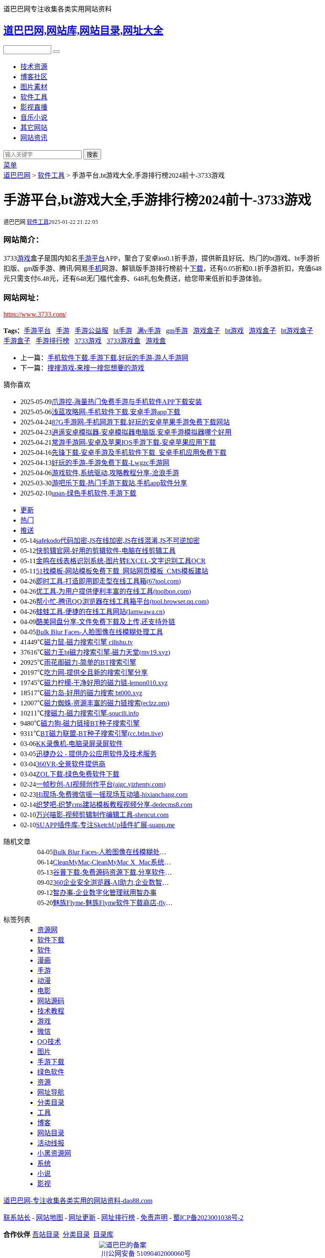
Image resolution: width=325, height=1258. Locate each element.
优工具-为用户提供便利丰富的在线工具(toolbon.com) (113, 591)
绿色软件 (50, 1072)
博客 (44, 1122)
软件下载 (50, 940)
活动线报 (50, 1143)
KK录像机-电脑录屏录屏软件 (79, 743)
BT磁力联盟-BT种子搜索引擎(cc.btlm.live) (101, 733)
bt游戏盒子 (297, 330)
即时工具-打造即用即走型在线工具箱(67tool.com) (108, 581)
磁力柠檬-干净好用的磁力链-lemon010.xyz (106, 682)
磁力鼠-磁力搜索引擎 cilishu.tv (88, 642)
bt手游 (122, 330)
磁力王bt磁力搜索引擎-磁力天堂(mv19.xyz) (107, 652)
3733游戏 (88, 340)
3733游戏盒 (123, 340)
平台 (98, 258)
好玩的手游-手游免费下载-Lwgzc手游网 (110, 462)
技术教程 (50, 1011)
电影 (44, 990)
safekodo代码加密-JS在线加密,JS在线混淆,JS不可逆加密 (118, 540)
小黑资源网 (54, 1153)
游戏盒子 (206, 330)
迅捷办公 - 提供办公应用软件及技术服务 (96, 753)
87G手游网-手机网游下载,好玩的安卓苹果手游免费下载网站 (141, 422)
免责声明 (154, 1217)
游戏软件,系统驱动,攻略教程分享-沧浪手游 (115, 472)
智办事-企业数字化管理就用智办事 (105, 892)
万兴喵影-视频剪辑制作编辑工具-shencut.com (102, 814)
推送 (27, 530)
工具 (44, 1112)
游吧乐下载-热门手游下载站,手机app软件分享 (119, 483)
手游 (84, 258)
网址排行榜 (118, 1217)
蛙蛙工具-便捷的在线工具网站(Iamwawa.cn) (100, 611)
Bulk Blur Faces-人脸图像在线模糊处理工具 (99, 632)
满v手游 (149, 330)
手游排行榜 (52, 340)
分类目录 (50, 1102)
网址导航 (50, 1092)
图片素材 (33, 87)
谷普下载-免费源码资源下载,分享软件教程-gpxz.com (130, 872)
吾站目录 (45, 1234)
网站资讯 (33, 137)
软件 (44, 950)
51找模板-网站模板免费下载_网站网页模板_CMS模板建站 (122, 571)
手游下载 (50, 1061)
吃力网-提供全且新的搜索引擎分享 (96, 672)
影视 (44, 1183)
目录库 (103, 1234)
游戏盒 (156, 340)
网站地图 (49, 1217)
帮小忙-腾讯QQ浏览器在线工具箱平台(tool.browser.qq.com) (122, 601)
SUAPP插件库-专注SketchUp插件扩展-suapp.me (105, 825)
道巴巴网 (16, 175)
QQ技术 (49, 1041)
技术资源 (33, 66)
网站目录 (50, 1133)
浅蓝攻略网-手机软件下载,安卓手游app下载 (116, 412)
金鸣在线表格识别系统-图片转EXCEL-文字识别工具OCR (121, 560)
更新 (27, 510)
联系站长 (16, 1217)
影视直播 (33, 107)
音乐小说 (33, 117)
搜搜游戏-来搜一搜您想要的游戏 (95, 368)
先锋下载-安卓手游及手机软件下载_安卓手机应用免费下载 (139, 452)
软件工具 (33, 97)
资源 (44, 1082)
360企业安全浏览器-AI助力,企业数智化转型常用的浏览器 (138, 882)
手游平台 (37, 330)
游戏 (23, 258)
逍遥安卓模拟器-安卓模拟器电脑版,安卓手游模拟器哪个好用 (141, 432)
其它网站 (33, 127)
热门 (27, 520)
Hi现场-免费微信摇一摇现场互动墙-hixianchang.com (111, 794)
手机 (95, 268)
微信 (44, 1031)
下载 (196, 268)
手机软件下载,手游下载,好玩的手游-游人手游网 (117, 357)
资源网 (47, 929)
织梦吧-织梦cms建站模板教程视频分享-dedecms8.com (114, 804)
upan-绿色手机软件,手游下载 (94, 493)
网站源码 (50, 1001)
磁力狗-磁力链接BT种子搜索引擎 (90, 723)
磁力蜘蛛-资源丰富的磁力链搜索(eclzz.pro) (106, 703)
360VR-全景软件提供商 (70, 764)
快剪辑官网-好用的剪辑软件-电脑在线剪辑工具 (106, 550)
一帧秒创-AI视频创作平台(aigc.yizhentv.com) (100, 784)
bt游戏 (234, 330)
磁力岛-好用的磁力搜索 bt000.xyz (93, 692)
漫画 (44, 960)
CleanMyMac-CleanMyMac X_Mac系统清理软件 (122, 862)
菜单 (10, 165)
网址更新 (82, 1217)
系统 (44, 1163)
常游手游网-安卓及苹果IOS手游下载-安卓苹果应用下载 (134, 442)
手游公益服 (91, 330)
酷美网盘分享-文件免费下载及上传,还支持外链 (105, 621)
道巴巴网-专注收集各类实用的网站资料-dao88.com (77, 1200)
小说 (44, 1173)
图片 (44, 1051)
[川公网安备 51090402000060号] (162, 1245)
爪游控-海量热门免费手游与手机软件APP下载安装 (127, 401)
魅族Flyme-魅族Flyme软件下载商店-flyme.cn (117, 902)
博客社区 (33, 76)
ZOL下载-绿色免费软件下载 (77, 774)
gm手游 (177, 330)
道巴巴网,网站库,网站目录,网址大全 (83, 30)
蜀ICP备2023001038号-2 (208, 1217)
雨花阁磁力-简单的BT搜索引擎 (90, 662)
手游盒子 (16, 340)
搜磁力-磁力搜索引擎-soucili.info (91, 713)
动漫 (44, 980)
